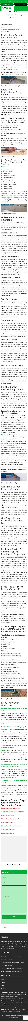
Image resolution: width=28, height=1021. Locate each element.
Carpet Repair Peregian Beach (10, 819)
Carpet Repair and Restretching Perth (11, 971)
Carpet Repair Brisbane (7, 960)
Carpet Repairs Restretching (8, 941)
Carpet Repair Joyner (8, 815)
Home (3, 15)
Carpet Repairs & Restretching (14, 1015)
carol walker (14, 27)
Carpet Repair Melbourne (8, 965)
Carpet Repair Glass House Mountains (13, 811)
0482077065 (7, 4)
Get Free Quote (21, 4)
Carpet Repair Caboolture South (11, 808)
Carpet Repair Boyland (8, 829)
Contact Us (4, 988)
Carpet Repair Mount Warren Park (12, 826)
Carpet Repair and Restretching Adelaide (12, 957)
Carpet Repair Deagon (8, 822)
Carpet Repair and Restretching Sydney (12, 968)
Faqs (2, 985)
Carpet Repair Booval (8, 833)
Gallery (3, 982)
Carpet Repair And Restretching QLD (15, 15)
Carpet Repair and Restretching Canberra (12, 962)
